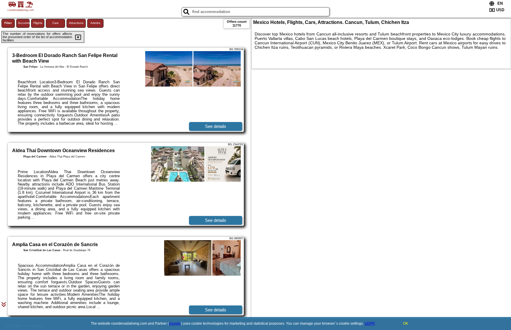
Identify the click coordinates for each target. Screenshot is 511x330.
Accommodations (24, 23)
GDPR (370, 323)
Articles (95, 23)
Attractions (76, 23)
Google (175, 323)
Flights (37, 23)
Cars (55, 23)
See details (215, 126)
